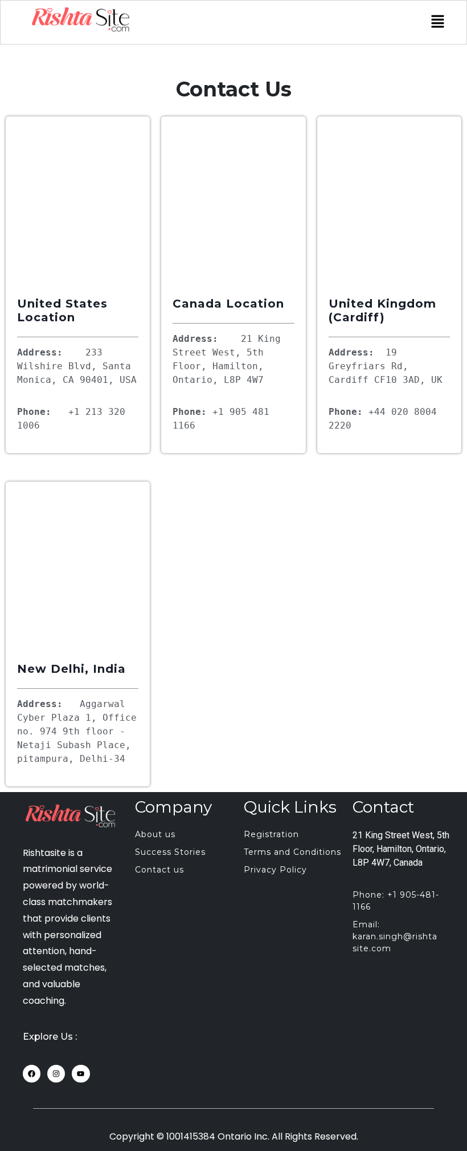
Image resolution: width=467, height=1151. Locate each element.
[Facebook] (31, 1074)
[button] (438, 22)
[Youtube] (80, 1074)
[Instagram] (56, 1074)
